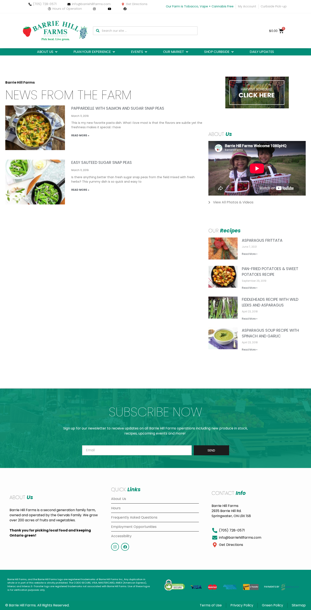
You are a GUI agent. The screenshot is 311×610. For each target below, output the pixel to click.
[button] (47, 51)
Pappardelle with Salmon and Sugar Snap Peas (117, 108)
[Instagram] (115, 547)
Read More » (80, 135)
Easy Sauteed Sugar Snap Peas (101, 162)
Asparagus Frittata (262, 240)
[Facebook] (125, 547)
